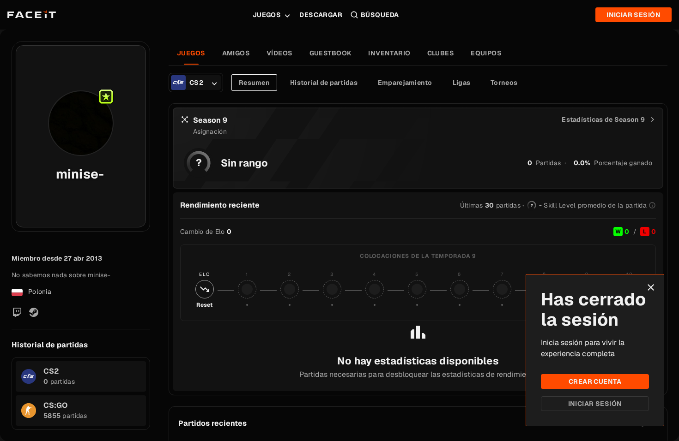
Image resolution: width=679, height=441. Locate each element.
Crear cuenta (595, 381)
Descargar (320, 15)
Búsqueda (380, 15)
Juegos (267, 15)
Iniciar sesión (595, 403)
